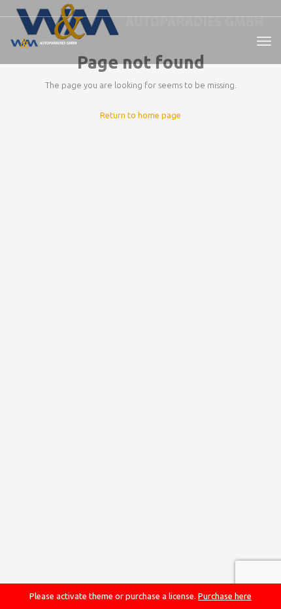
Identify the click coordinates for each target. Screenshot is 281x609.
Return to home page (140, 115)
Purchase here (225, 596)
